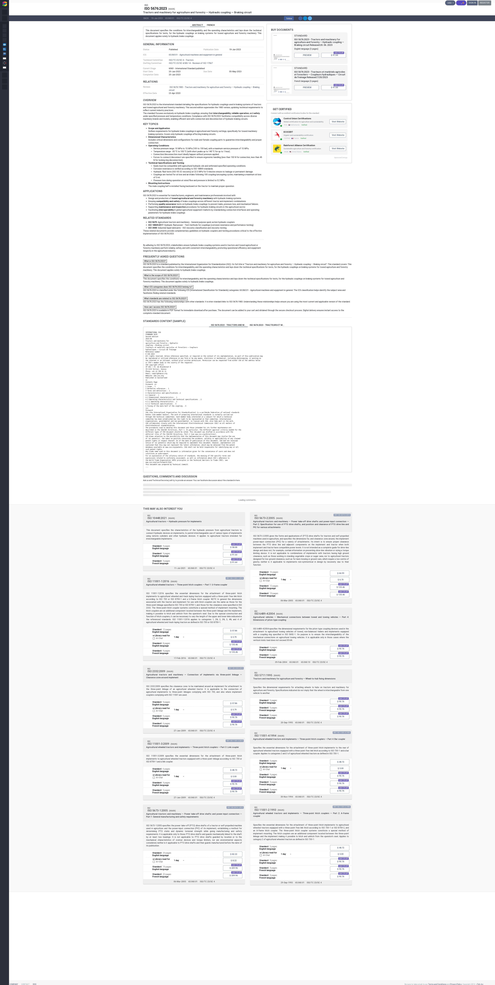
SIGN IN (472, 3)
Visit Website (338, 121)
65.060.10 (305, 662)
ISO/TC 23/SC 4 (184, 18)
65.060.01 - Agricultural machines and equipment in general (195, 55)
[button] (289, 18)
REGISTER (484, 3)
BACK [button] (146, 18)
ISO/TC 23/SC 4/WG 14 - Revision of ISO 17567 (191, 63)
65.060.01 (169, 18)
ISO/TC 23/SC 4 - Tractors (181, 60)
